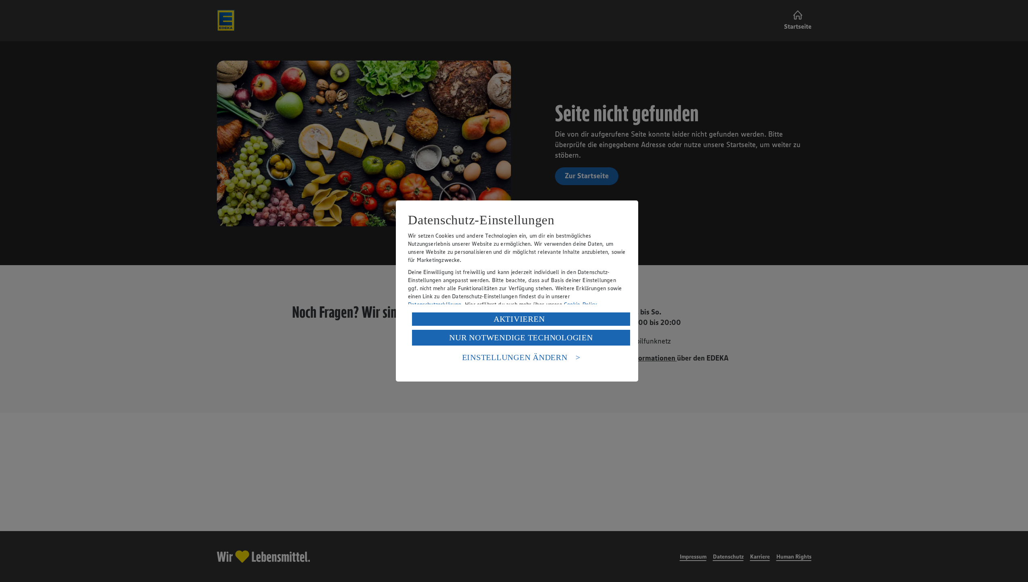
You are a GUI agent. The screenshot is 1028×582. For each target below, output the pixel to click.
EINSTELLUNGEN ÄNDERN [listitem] (515, 357)
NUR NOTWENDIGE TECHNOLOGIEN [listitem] (521, 337)
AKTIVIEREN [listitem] (519, 318)
